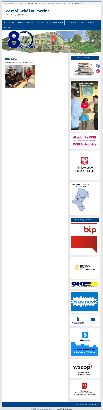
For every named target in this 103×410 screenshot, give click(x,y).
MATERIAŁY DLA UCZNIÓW (56, 3)
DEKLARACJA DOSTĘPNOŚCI (36, 3)
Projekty (91, 22)
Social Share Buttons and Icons (41, 409)
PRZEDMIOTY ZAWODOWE (76, 3)
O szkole (40, 22)
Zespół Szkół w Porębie (28, 10)
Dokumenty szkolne (25, 22)
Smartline (96, 404)
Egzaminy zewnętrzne (54, 22)
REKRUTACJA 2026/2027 (75, 22)
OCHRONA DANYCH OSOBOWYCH (14, 3)
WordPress (86, 404)
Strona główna (9, 22)
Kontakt (7, 28)
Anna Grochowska (27, 62)
